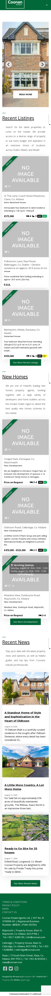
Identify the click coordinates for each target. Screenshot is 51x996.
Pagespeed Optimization (19, 994)
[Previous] (9, 64)
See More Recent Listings (25, 362)
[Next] (42, 64)
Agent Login (25, 980)
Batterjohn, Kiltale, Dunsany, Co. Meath (22, 331)
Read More (25, 94)
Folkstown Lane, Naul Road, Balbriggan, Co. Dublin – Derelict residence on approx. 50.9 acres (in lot (25, 265)
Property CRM (7, 980)
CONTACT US (9, 912)
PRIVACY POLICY (11, 905)
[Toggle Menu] (45, 5)
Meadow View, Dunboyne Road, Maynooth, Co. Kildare (22, 597)
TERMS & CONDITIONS (14, 902)
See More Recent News (25, 883)
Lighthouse (36, 994)
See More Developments (25, 621)
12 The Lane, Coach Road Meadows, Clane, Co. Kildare (24, 198)
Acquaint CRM (29, 976)
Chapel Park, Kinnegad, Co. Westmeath (19, 461)
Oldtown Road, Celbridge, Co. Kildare (25, 527)
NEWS (5, 908)
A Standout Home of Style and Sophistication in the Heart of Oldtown (23, 716)
